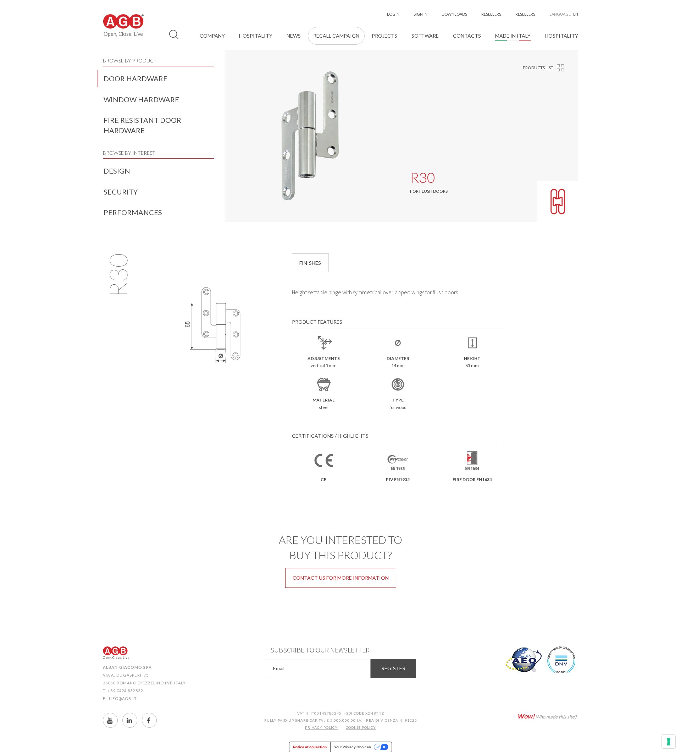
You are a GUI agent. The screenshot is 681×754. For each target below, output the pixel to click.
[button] (212, 36)
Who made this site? (546, 716)
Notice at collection (310, 747)
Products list (538, 67)
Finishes (310, 263)
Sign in (420, 14)
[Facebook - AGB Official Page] (149, 720)
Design (117, 170)
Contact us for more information (341, 578)
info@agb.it (122, 698)
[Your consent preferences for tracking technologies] (668, 741)
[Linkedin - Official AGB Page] (129, 720)
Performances (133, 212)
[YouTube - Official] (110, 720)
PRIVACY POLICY (321, 727)
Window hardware (141, 99)
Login (393, 14)
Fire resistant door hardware (142, 125)
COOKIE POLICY (361, 727)
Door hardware (135, 78)
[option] (310, 136)
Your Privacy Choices (352, 747)
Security (121, 191)
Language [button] (563, 14)
